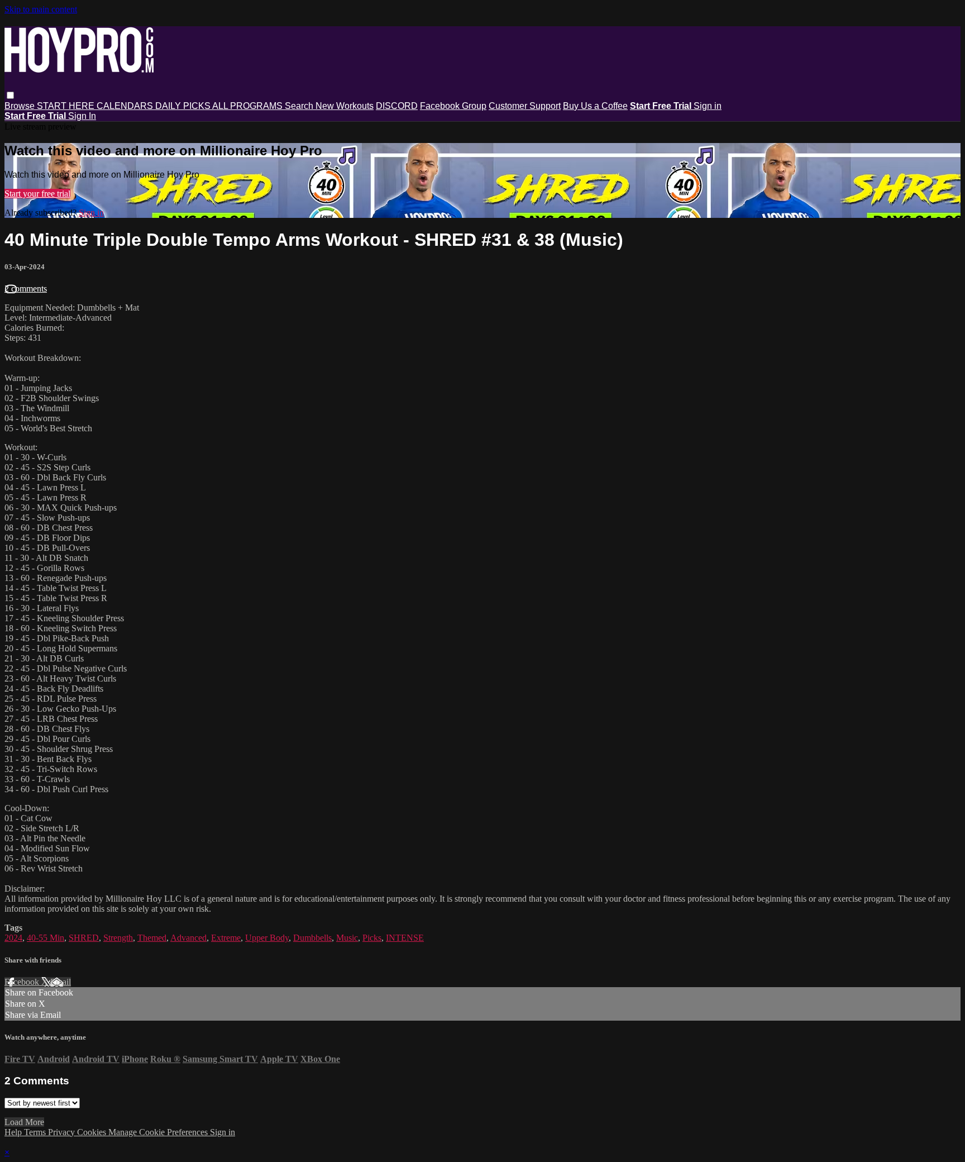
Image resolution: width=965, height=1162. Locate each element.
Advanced (188, 937)
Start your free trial (37, 193)
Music (347, 937)
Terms (36, 1132)
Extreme (226, 937)
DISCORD (397, 106)
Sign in (708, 106)
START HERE (67, 106)
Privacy (62, 1132)
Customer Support (525, 106)
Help (14, 1132)
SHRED (84, 937)
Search (300, 106)
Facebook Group (453, 106)
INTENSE (405, 937)
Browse (20, 106)
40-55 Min (45, 937)
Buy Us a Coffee (595, 106)
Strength (118, 937)
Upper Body (267, 937)
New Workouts (345, 106)
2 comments (25, 288)
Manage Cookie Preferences (159, 1132)
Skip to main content (40, 9)
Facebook (22, 982)
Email (60, 982)
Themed (151, 937)
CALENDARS (126, 106)
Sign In (82, 116)
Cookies (92, 1132)
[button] (10, 95)
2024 (13, 937)
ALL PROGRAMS (248, 106)
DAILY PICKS (183, 106)
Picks (371, 937)
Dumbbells (312, 937)
